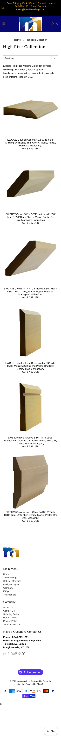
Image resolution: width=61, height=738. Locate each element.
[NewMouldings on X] (23, 654)
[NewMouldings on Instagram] (15, 654)
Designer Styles (11, 584)
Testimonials (9, 594)
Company (8, 588)
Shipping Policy (11, 614)
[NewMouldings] (30, 24)
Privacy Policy (10, 621)
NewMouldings (23, 681)
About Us (8, 607)
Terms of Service (11, 624)
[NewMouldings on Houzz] (12, 654)
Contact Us (9, 610)
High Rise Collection (36, 40)
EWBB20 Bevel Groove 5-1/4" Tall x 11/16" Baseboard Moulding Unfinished (28, 439)
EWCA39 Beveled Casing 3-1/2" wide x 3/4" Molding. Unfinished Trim (29, 141)
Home (17, 40)
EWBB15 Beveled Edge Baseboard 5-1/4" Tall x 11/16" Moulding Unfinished (30, 364)
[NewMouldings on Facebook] (8, 654)
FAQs (6, 591)
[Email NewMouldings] (4, 654)
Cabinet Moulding (12, 581)
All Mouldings (10, 577)
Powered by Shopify (35, 684)
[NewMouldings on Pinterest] (19, 654)
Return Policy (10, 617)
